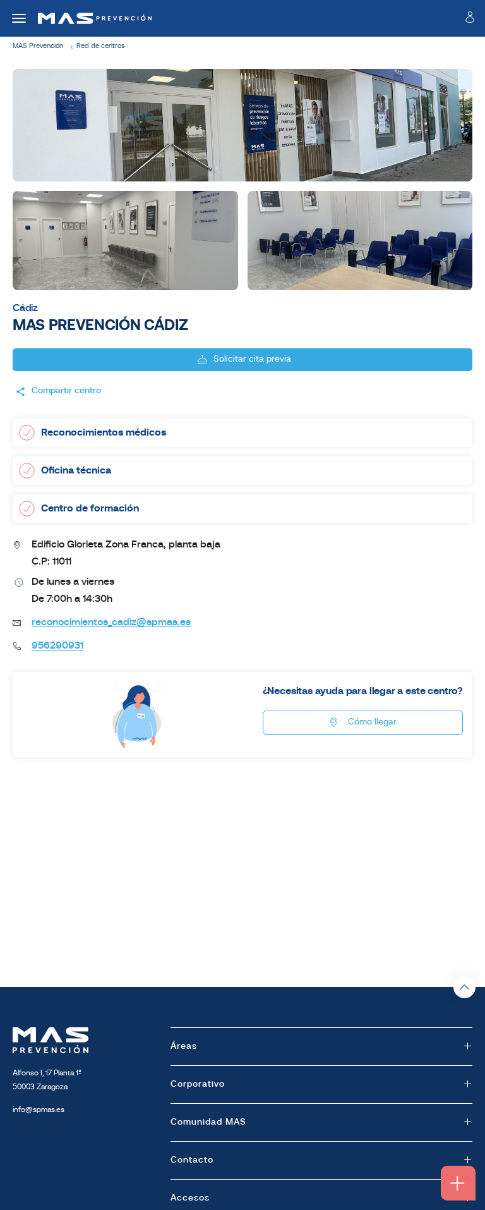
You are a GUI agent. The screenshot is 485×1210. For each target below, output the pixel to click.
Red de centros (100, 46)
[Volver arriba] (464, 987)
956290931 (57, 646)
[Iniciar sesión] (470, 20)
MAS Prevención (38, 46)
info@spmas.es (38, 1110)
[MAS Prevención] (90, 18)
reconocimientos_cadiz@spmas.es (111, 623)
